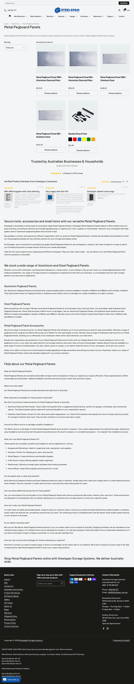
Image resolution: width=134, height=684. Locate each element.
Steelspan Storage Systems (31, 640)
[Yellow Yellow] (84, 139)
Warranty (8, 613)
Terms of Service (11, 626)
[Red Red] (75, 139)
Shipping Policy (10, 616)
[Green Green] (89, 139)
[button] (126, 10)
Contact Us (8, 586)
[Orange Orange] (93, 139)
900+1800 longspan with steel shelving (21, 191)
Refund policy (10, 619)
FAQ (5, 583)
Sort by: (7, 42)
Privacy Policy (10, 623)
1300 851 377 (113, 589)
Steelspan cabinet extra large (100, 191)
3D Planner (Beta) (11, 596)
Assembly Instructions (13, 589)
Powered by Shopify (121, 640)
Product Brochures (12, 593)
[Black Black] (70, 139)
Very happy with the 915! (57, 191)
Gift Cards (8, 603)
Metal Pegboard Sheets (94, 36)
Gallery (7, 599)
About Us (8, 606)
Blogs (6, 609)
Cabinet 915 (49, 203)
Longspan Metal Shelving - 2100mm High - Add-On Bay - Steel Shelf (8, 205)
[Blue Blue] (79, 139)
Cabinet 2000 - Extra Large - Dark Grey (91, 204)
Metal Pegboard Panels (12, 36)
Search (123, 3)
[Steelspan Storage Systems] (67, 10)
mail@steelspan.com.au (118, 592)
